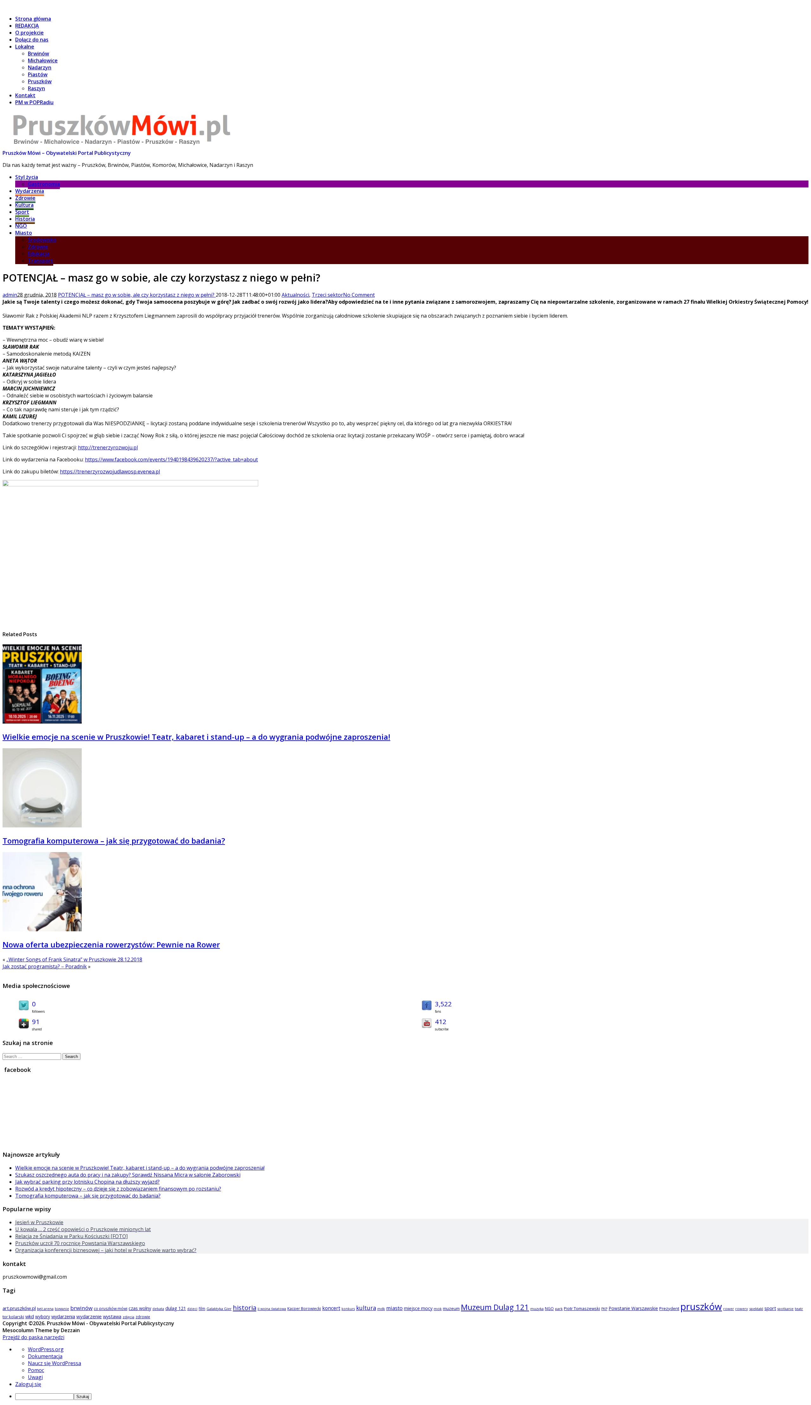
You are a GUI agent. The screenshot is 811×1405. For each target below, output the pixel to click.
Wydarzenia (29, 190)
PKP (604, 1309)
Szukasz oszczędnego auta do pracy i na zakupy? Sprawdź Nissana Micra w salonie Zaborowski (127, 1174)
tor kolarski (13, 1317)
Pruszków (40, 81)
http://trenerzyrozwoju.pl (108, 447)
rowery (741, 1308)
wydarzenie (89, 1316)
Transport (40, 260)
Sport (22, 211)
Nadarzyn (39, 67)
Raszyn (36, 88)
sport (770, 1308)
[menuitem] (411, 1396)
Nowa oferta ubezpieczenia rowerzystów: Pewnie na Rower (111, 944)
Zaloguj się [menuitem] (28, 1384)
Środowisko (42, 239)
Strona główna (33, 18)
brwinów (81, 1308)
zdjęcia (128, 1316)
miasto (394, 1308)
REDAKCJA (27, 25)
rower (728, 1308)
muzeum (451, 1308)
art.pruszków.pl (19, 1308)
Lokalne (24, 46)
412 (440, 1021)
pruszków (701, 1306)
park (559, 1308)
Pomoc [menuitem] (36, 1370)
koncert (331, 1308)
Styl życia (26, 177)
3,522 (443, 1003)
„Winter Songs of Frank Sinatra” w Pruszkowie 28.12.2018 (74, 959)
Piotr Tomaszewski (582, 1308)
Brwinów (38, 53)
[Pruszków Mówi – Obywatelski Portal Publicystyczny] (121, 145)
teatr (799, 1308)
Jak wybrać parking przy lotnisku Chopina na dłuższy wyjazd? (87, 1181)
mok (438, 1308)
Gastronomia (44, 183)
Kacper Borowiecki (304, 1308)
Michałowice (43, 60)
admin (10, 294)
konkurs (348, 1309)
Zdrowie (25, 197)
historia (244, 1307)
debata (158, 1309)
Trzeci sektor (327, 294)
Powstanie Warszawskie (633, 1308)
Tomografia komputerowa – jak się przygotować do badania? (114, 840)
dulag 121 (175, 1308)
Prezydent (669, 1308)
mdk (381, 1308)
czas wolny (140, 1308)
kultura (366, 1308)
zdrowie (143, 1317)
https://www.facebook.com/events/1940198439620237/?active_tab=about (171, 459)
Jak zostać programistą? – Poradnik (45, 966)
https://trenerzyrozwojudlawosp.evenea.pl (110, 471)
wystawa (112, 1316)
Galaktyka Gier (219, 1308)
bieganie (62, 1309)
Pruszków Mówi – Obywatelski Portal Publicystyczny (67, 152)
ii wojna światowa (272, 1309)
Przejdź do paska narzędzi (33, 1337)
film (202, 1308)
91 (36, 1021)
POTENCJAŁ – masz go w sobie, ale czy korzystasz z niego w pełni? (137, 294)
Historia (25, 218)
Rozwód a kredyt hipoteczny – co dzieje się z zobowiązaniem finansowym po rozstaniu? (118, 1188)
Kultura (24, 204)
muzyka (537, 1308)
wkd (29, 1316)
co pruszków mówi (110, 1308)
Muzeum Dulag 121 (495, 1307)
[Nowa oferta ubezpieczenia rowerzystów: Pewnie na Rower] (42, 929)
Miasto (23, 232)
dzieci (192, 1308)
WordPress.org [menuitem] (46, 1349)
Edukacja (38, 253)
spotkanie (785, 1309)
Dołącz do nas (31, 39)
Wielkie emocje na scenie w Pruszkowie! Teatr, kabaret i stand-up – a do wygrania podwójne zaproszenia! (196, 736)
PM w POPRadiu (34, 102)
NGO (21, 225)
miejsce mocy (418, 1308)
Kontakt (25, 95)
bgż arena (45, 1308)
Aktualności (295, 294)
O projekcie (29, 32)
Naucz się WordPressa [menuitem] (54, 1363)
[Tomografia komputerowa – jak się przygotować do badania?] (42, 825)
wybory (42, 1316)
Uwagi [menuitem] (35, 1377)
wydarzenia (63, 1316)
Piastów (38, 74)
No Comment (359, 294)
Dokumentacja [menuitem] (45, 1356)
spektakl (756, 1308)
